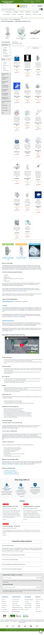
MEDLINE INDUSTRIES (5, 50)
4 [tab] (23, 496)
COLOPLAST (5, 53)
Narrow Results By (6, 42)
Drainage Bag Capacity (5, 90)
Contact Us (33, 6)
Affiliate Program (28, 607)
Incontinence (21, 14)
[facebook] (13, 626)
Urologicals (15, 12)
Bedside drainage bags (8, 320)
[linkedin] (25, 626)
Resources (38, 596)
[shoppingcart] (41, 6)
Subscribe (39, 577)
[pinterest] (37, 626)
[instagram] (19, 626)
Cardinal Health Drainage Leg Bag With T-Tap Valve (21, 258)
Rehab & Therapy (37, 14)
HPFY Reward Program (29, 599)
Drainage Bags (5, 504)
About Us (3, 599)
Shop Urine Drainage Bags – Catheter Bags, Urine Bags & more (15, 21)
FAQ (36, 609)
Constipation (26, 504)
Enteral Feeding (6, 14)
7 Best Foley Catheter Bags (9, 470)
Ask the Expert (38, 611)
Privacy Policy (4, 609)
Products (15, 42)
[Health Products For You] (22, 5)
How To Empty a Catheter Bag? (10, 471)
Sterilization (4, 105)
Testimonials (4, 605)
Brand (3, 59)
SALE (22, 16)
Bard (9, 464)
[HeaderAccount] (38, 6)
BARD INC (5, 52)
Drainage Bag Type (5, 74)
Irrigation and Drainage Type (5, 98)
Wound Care (8, 12)
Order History (14, 603)
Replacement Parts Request (17, 609)
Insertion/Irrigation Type (6, 102)
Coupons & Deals (39, 599)
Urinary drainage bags (7, 301)
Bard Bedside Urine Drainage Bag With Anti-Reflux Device (34, 258)
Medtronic (12, 464)
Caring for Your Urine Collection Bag (11, 474)
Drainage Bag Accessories (5, 94)
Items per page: (15, 43)
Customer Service (16, 596)
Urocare (6, 464)
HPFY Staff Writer (7, 508)
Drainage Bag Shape (5, 82)
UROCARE (5, 47)
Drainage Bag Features (5, 78)
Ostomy (22, 12)
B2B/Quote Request (16, 611)
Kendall (4, 63)
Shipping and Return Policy (17, 607)
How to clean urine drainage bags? (10, 559)
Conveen (5, 62)
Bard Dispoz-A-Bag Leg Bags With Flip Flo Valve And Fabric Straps (8, 258)
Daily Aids (14, 14)
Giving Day (27, 601)
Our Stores (4, 603)
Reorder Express (15, 601)
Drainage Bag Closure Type (5, 86)
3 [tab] (22, 496)
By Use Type (4, 108)
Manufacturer (5, 45)
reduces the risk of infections (20, 291)
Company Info (5, 596)
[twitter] (7, 626)
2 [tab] (22, 39)
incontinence (16, 315)
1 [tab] (21, 39)
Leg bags (5, 305)
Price (3, 113)
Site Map (3, 607)
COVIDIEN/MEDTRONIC (7, 55)
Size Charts (38, 607)
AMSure (4, 69)
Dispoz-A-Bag (6, 65)
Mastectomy (28, 14)
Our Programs (28, 596)
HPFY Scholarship (28, 605)
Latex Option (5, 110)
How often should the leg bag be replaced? (12, 569)
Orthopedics (35, 12)
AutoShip (26, 609)
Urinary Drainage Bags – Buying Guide (11, 472)
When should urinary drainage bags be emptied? (13, 555)
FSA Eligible (38, 605)
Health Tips (38, 603)
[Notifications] (40, 6)
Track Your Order (15, 599)
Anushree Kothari (7, 528)
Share (5, 519)
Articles (37, 601)
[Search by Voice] (39, 9)
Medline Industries (19, 464)
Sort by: (28, 48)
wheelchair (15, 359)
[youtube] (31, 626)
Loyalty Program (28, 603)
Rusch (4, 67)
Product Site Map (5, 611)
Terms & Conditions (16, 605)
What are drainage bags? (8, 545)
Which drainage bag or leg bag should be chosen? (13, 564)
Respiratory (28, 12)
